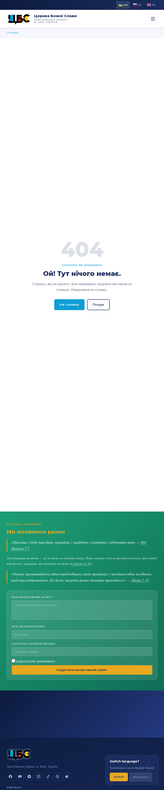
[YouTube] (20, 776)
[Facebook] (10, 776)
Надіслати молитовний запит (82, 670)
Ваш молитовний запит (32, 597)
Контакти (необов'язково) (34, 643)
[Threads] (57, 776)
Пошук (98, 304)
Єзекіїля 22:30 (81, 563)
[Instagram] (38, 776)
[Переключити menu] (152, 18)
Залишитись (141, 776)
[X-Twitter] (67, 776)
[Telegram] (29, 776)
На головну (69, 304)
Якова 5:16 (140, 580)
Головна (13, 32)
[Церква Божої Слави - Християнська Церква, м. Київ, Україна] (19, 19)
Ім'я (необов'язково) (29, 626)
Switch (119, 776)
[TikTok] (48, 776)
